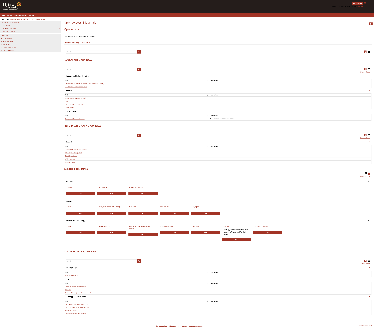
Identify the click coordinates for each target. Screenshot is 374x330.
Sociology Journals (71, 310)
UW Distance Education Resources (76, 87)
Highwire (69, 226)
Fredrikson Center (20, 15)
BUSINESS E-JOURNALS (77, 42)
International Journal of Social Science (77, 304)
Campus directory (196, 326)
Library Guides (5, 25)
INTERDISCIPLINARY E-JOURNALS (82, 125)
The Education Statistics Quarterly (75, 98)
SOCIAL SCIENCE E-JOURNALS (80, 251)
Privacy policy (161, 326)
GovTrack (68, 290)
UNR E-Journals (70, 159)
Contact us (182, 326)
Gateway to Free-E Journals (73, 153)
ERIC (66, 101)
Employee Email (8, 41)
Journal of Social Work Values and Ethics (77, 307)
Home (3, 15)
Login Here (359, 6)
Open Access (71, 29)
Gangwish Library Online (23, 19)
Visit (83, 194)
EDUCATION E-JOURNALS (78, 59)
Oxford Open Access (166, 226)
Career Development (9, 47)
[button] (369, 76)
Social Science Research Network (75, 314)
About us (172, 326)
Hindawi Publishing (104, 226)
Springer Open (164, 207)
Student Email (7, 39)
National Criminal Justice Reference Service (78, 293)
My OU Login (357, 3)
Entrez (69, 207)
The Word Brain (70, 162)
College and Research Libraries (75, 119)
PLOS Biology (196, 226)
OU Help (31, 15)
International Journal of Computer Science (139, 227)
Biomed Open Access (136, 187)
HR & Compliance (8, 50)
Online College (69, 107)
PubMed (69, 187)
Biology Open (102, 187)
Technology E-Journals (261, 226)
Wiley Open (195, 207)
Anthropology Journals (72, 275)
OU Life (9, 15)
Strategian (226, 226)
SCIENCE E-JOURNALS (76, 168)
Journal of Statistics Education (74, 104)
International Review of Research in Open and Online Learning (84, 84)
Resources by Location (8, 31)
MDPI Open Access (71, 156)
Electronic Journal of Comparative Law (77, 287)
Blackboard (6, 44)
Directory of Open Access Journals (76, 150)
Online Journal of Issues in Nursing (109, 207)
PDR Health (133, 207)
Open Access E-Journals (38, 19)
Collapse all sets (365, 72)
